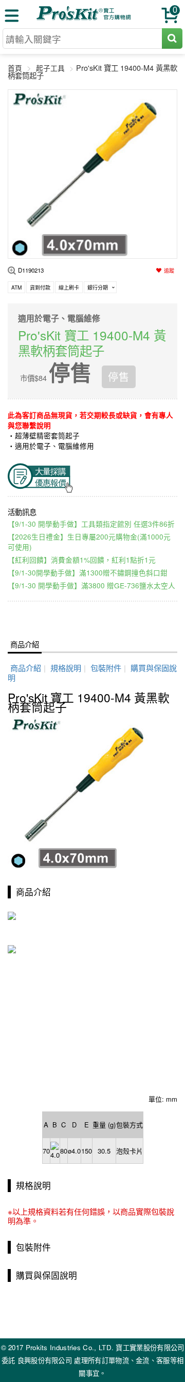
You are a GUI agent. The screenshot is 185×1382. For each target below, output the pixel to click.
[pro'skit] (85, 18)
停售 (119, 376)
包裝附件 (105, 667)
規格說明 (65, 667)
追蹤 (169, 270)
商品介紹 (24, 644)
